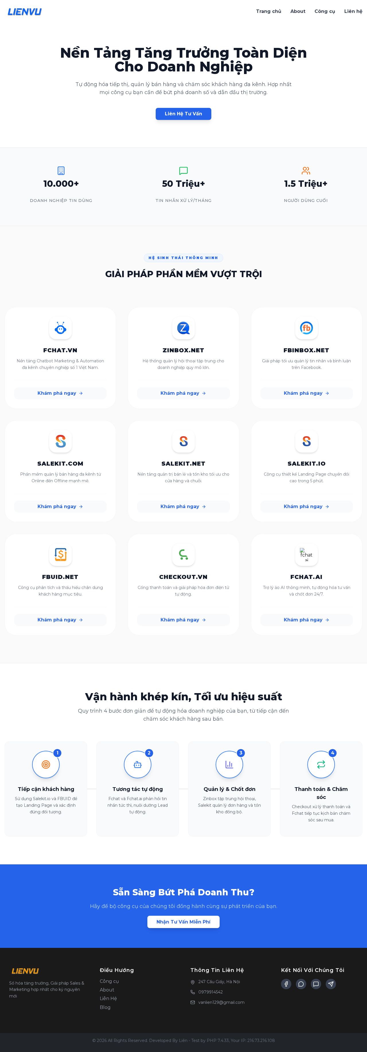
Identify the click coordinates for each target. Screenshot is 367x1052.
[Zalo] (301, 984)
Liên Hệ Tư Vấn (183, 113)
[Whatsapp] (316, 984)
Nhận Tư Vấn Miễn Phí (183, 922)
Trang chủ (268, 11)
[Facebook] (286, 984)
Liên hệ (353, 11)
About (297, 11)
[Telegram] (331, 984)
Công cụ (325, 11)
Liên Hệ (108, 998)
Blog (105, 1007)
